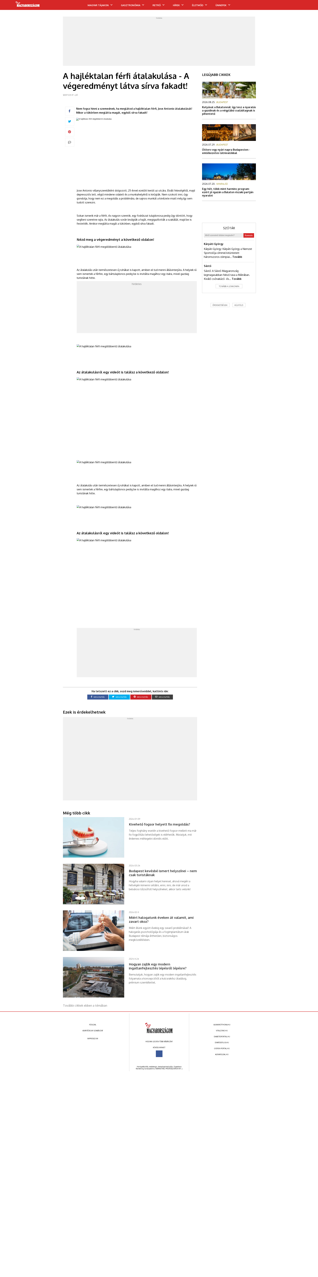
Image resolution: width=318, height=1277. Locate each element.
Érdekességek (220, 305)
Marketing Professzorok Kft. (168, 1069)
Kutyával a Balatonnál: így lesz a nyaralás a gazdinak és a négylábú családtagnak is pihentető (229, 110)
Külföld (239, 305)
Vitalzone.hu (222, 1031)
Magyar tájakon (98, 5)
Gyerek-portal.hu (222, 1048)
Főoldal (92, 1025)
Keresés (249, 235)
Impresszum (92, 1039)
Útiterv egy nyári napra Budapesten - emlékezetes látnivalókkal (226, 151)
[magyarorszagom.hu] (28, 5)
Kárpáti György (213, 244)
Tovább (237, 256)
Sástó (207, 266)
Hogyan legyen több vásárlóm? (159, 1042)
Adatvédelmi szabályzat (92, 1031)
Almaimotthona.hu (221, 1025)
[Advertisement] (159, 42)
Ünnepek (220, 5)
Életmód (197, 5)
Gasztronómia (130, 5)
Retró (157, 5)
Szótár (229, 228)
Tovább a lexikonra (229, 286)
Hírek (176, 5)
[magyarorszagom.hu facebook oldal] (159, 1053)
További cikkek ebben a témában (85, 1005)
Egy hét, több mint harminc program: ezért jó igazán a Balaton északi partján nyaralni (227, 192)
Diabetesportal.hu (222, 1037)
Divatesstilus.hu (222, 1042)
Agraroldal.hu (222, 1054)
